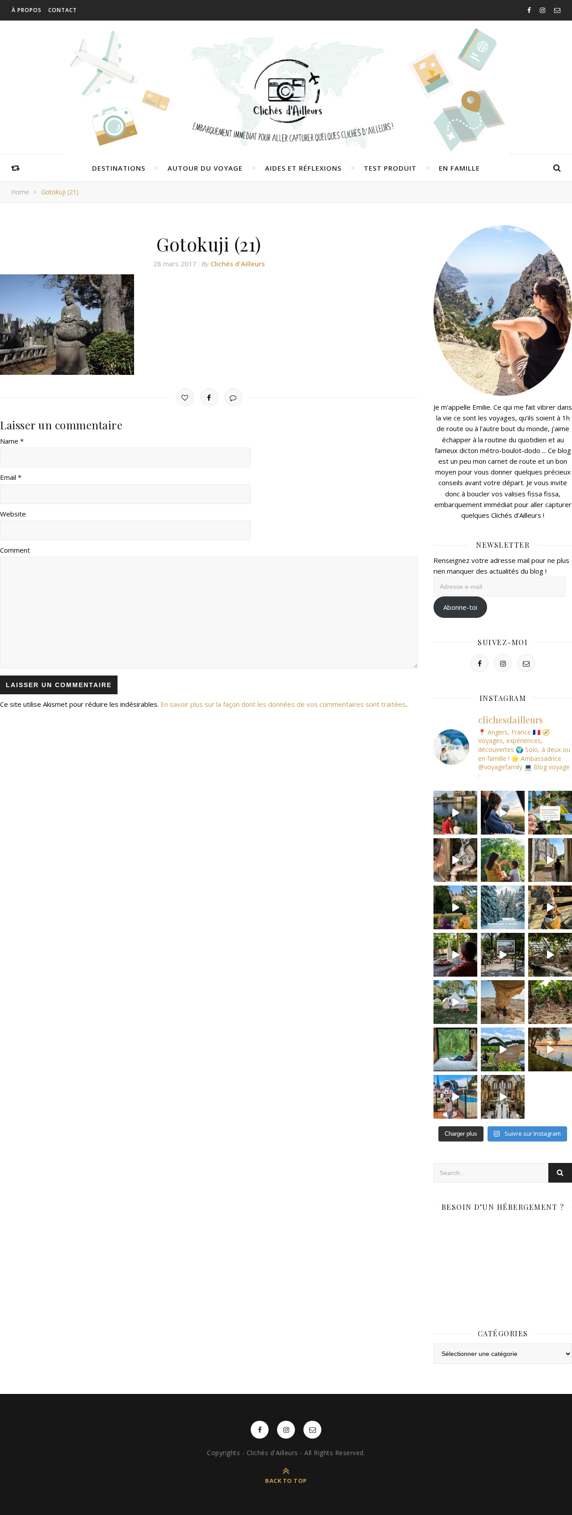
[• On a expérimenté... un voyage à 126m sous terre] (503, 955)
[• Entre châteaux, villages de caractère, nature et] (550, 860)
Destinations (118, 168)
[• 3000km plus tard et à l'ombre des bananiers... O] (550, 1002)
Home (20, 192)
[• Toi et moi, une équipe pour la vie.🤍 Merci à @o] (503, 860)
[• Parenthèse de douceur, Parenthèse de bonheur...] (455, 1049)
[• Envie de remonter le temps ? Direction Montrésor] (455, 907)
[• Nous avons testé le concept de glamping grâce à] (455, 1002)
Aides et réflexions (303, 168)
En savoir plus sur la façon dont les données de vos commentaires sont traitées (283, 704)
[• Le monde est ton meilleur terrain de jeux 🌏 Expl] (503, 1002)
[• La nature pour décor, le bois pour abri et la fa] (550, 907)
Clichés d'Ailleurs (237, 263)
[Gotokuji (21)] (209, 324)
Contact (62, 10)
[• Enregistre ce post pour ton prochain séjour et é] (503, 1097)
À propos (27, 10)
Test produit (390, 168)
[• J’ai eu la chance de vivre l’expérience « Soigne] (455, 860)
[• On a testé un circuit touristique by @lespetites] (503, 1049)
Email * (10, 477)
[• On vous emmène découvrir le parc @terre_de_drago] (550, 955)
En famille (459, 168)
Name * (12, 440)
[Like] (185, 397)
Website (13, 513)
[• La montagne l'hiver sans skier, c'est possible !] (503, 907)
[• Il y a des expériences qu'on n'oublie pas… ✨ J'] (503, 813)
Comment (15, 550)
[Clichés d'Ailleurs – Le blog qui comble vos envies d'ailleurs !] (286, 92)
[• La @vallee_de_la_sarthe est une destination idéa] (455, 813)
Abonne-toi (460, 607)
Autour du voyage (205, 168)
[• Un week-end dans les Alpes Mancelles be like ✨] (550, 813)
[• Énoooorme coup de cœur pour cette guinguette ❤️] (550, 1049)
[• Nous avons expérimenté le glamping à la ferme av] (455, 955)
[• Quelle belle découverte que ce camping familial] (455, 1097)
